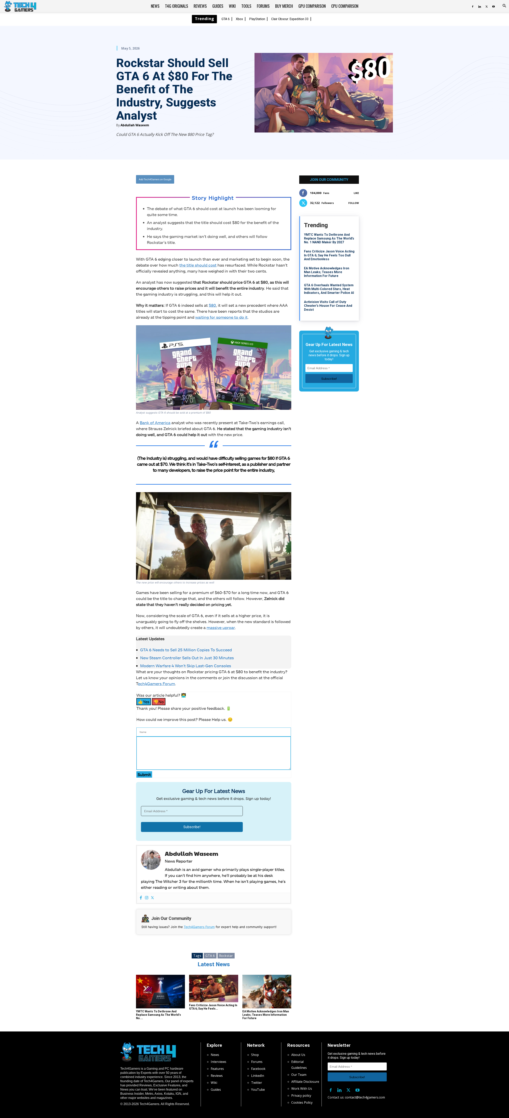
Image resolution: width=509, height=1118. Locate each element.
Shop (255, 1055)
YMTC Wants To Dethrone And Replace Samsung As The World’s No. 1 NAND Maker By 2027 (329, 238)
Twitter (256, 1082)
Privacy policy (301, 1095)
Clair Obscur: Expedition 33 (290, 19)
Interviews (218, 1062)
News (155, 6)
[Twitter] (487, 6)
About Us (298, 1055)
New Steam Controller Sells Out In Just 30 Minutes (187, 657)
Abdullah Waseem (134, 125)
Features (217, 1068)
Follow (353, 203)
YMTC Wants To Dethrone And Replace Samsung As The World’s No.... (158, 1015)
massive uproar (221, 627)
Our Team (298, 1074)
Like (356, 193)
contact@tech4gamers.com (365, 1097)
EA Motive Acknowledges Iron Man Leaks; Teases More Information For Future (265, 1015)
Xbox (239, 19)
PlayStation (257, 19)
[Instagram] (147, 898)
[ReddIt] (245, 179)
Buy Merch (284, 6)
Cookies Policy (302, 1102)
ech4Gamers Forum (156, 683)
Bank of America (155, 422)
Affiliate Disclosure (305, 1081)
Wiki (232, 6)
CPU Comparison (344, 6)
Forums (263, 6)
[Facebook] (473, 6)
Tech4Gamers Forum (199, 927)
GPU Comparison (312, 6)
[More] (254, 179)
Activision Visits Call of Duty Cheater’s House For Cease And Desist (328, 305)
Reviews (200, 6)
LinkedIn (257, 1075)
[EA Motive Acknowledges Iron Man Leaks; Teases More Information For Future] (266, 992)
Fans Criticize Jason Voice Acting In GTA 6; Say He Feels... (213, 1007)
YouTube (258, 1089)
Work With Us (301, 1088)
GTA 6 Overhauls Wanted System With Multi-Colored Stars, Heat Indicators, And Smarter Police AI (329, 289)
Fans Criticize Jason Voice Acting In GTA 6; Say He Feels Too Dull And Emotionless (329, 255)
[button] (504, 6)
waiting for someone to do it (221, 317)
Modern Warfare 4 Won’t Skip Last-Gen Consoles (185, 665)
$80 (212, 305)
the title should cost (198, 265)
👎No (158, 701)
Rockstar (226, 955)
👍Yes (143, 701)
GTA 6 (225, 19)
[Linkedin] (480, 6)
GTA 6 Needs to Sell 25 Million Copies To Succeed (186, 649)
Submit (144, 774)
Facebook (258, 1068)
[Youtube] (493, 6)
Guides (217, 6)
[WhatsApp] (236, 179)
